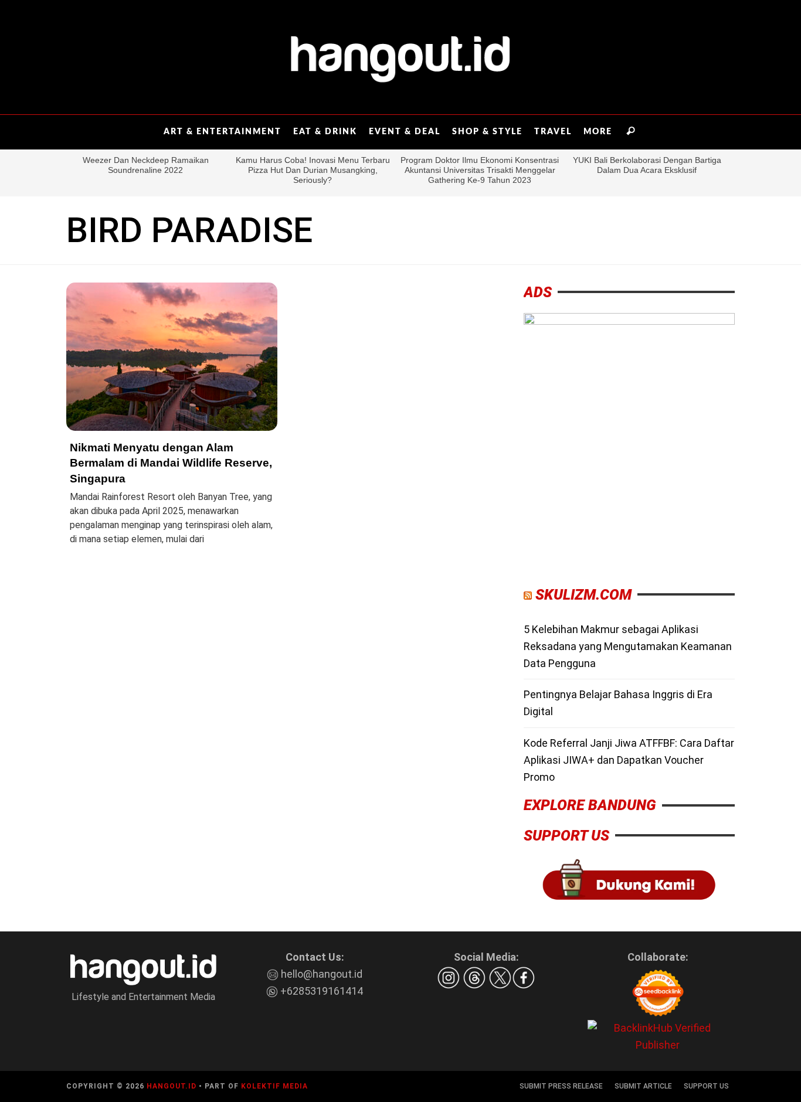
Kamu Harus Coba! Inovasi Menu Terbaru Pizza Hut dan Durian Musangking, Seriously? (313, 170)
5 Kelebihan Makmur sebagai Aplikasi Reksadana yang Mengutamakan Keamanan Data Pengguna (628, 646)
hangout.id (171, 1086)
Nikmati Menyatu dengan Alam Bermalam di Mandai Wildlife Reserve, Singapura (171, 463)
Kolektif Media (274, 1086)
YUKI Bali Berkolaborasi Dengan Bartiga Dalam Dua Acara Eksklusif (647, 165)
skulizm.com (583, 594)
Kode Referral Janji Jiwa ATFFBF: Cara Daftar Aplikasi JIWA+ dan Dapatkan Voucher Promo (629, 760)
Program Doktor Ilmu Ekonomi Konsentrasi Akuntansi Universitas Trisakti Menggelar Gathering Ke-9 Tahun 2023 (479, 170)
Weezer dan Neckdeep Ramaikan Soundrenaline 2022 (146, 165)
